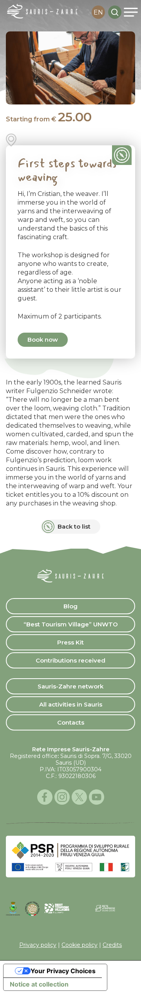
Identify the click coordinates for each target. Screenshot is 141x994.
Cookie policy (79, 944)
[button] (130, 12)
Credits (112, 944)
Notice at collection (39, 984)
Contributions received (70, 660)
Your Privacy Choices (63, 971)
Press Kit (70, 642)
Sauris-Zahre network (70, 686)
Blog (70, 606)
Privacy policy (37, 944)
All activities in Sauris (70, 704)
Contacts (70, 722)
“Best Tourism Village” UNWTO (71, 624)
